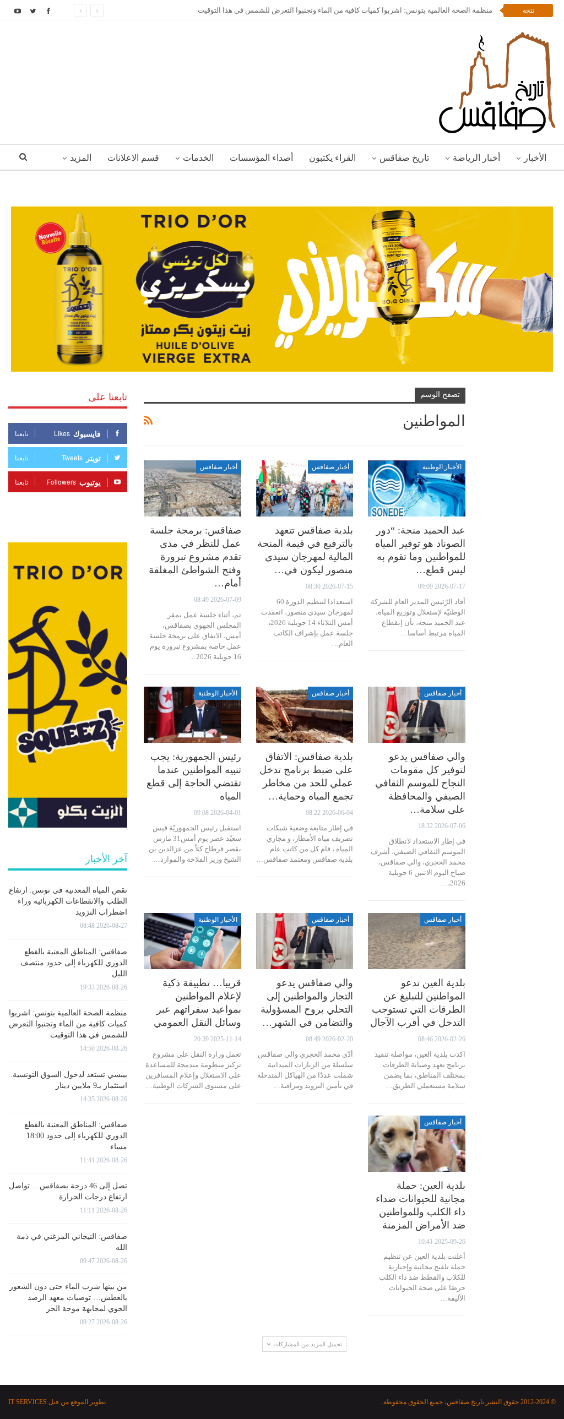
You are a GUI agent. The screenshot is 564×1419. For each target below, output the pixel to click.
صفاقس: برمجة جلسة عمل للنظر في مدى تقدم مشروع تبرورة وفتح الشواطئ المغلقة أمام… (195, 557)
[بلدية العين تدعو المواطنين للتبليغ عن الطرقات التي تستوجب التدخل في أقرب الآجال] (416, 941)
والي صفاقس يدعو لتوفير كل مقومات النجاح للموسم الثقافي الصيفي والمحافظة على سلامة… (420, 783)
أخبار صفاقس (330, 467)
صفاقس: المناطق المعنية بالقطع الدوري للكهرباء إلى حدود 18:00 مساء (75, 1136)
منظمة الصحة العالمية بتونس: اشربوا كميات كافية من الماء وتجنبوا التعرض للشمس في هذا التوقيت (344, 10)
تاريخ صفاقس (404, 157)
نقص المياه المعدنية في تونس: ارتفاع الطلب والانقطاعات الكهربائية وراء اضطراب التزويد (68, 901)
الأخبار (535, 157)
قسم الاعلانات (133, 157)
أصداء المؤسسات (261, 157)
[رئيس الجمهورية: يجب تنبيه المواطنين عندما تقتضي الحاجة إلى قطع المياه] (192, 715)
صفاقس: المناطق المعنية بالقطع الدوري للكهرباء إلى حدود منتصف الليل (73, 963)
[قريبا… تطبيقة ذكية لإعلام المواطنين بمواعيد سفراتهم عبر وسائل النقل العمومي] (192, 941)
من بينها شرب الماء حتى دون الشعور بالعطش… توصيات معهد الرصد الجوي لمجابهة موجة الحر (68, 1297)
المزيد (80, 157)
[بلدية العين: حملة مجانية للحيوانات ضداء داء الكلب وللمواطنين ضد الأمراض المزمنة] (416, 1144)
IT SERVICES (27, 1402)
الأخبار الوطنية (442, 467)
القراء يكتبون (332, 157)
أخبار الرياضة (476, 157)
